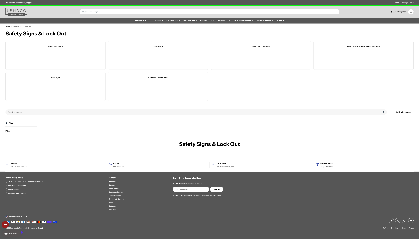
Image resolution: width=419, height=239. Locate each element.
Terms (411, 228)
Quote (396, 3)
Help (412, 3)
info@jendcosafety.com (225, 167)
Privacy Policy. (216, 195)
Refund (385, 228)
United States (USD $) (17, 216)
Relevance (406, 112)
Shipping (394, 228)
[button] (21, 131)
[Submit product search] (383, 112)
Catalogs (404, 3)
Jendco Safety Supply (19, 228)
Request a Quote (326, 167)
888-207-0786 (118, 167)
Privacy (403, 228)
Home (7, 27)
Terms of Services (201, 195)
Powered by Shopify (36, 228)
